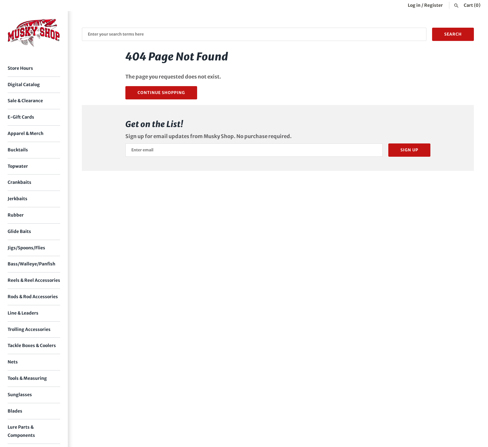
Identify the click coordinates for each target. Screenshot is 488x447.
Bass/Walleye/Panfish (31, 264)
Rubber (16, 215)
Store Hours (20, 68)
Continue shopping (161, 92)
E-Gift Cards (21, 117)
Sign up (409, 149)
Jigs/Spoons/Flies (26, 247)
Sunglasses (20, 394)
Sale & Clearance (25, 100)
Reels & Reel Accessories (34, 280)
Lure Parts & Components (21, 431)
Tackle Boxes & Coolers (32, 345)
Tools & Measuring (27, 378)
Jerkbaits (17, 198)
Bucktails (18, 149)
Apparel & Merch (25, 133)
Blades (15, 411)
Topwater (18, 166)
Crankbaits (19, 182)
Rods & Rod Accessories (33, 296)
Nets (13, 362)
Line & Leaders (23, 313)
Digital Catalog (24, 84)
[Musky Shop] (34, 33)
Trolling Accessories (29, 329)
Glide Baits (19, 231)
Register (433, 5)
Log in (414, 5)
